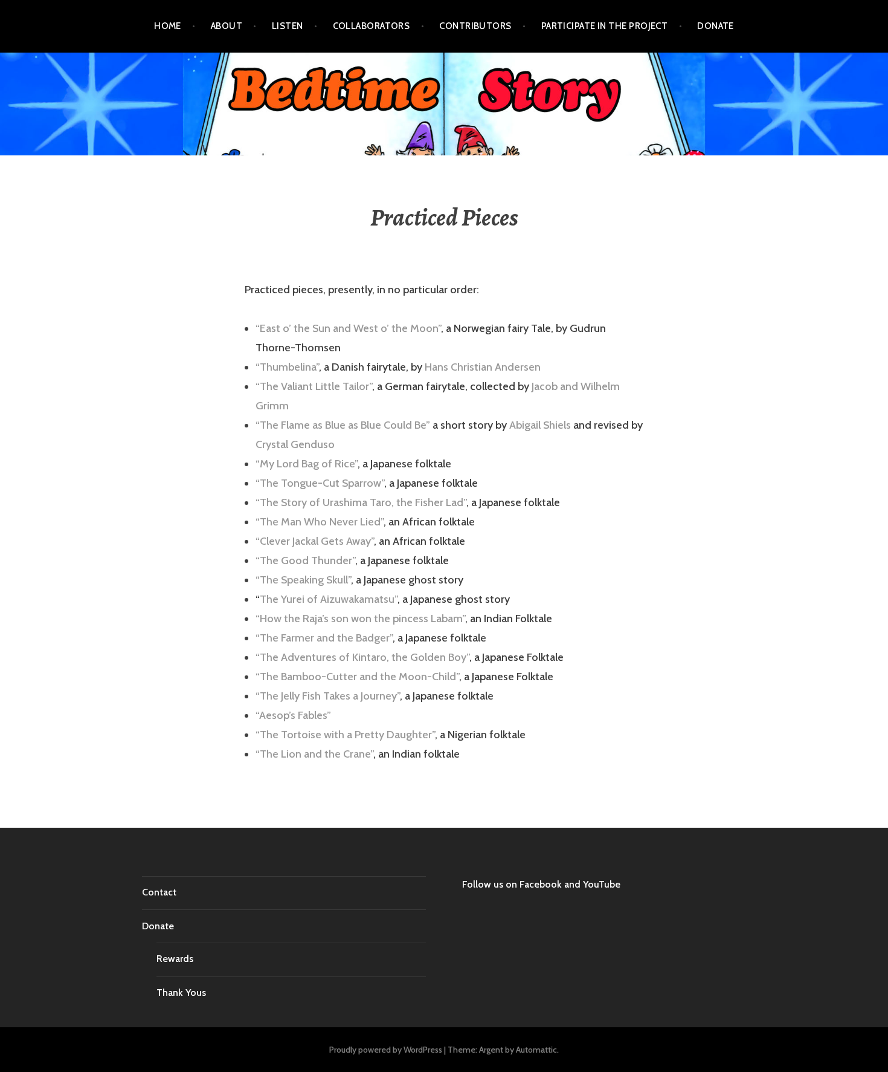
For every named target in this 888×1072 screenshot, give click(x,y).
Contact (159, 892)
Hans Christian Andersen (483, 367)
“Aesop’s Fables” (293, 715)
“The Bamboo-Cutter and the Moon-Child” (357, 676)
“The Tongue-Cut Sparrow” (320, 483)
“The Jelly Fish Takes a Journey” (328, 696)
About (226, 26)
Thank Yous (181, 992)
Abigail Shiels (540, 425)
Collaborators (371, 26)
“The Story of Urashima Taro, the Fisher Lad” (361, 502)
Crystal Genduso (295, 444)
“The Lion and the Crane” (314, 754)
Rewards (174, 958)
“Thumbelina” (287, 367)
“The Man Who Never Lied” (320, 521)
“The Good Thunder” (305, 560)
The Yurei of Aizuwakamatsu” (328, 599)
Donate (715, 26)
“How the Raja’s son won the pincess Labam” (360, 618)
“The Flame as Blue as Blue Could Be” (343, 425)
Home (167, 26)
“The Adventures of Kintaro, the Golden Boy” (362, 657)
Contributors (475, 26)
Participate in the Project (604, 26)
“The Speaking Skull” (303, 579)
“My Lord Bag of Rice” (307, 463)
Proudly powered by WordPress (385, 1049)
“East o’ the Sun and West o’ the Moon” (348, 328)
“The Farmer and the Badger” (324, 638)
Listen (287, 26)
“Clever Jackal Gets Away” (315, 541)
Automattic (536, 1049)
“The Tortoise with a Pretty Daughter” (345, 734)
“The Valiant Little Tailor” (314, 386)
